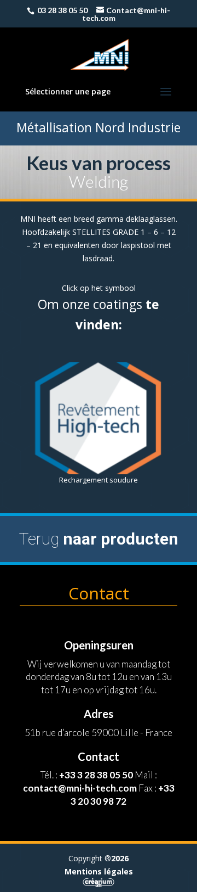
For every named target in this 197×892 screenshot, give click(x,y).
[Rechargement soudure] (98, 418)
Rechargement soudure (98, 480)
